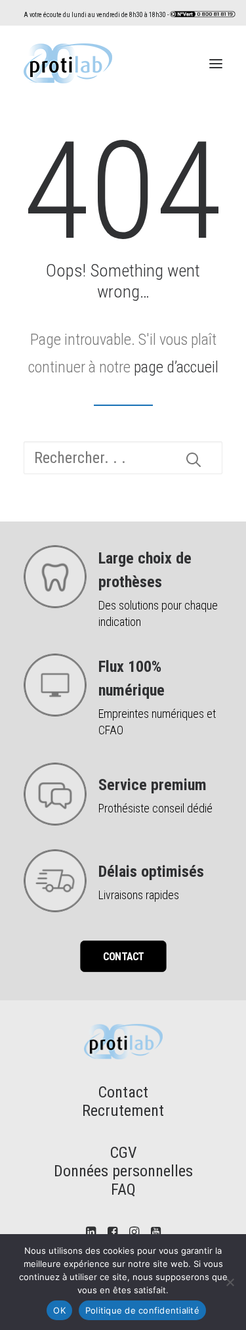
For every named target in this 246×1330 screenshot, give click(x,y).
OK (59, 1310)
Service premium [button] (152, 785)
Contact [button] (122, 956)
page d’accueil (176, 367)
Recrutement (123, 1110)
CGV (123, 1152)
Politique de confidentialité (142, 1310)
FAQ (123, 1189)
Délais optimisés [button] (151, 871)
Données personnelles (123, 1171)
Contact (123, 1092)
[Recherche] (123, 457)
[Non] (229, 1282)
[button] (216, 63)
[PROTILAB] (68, 63)
